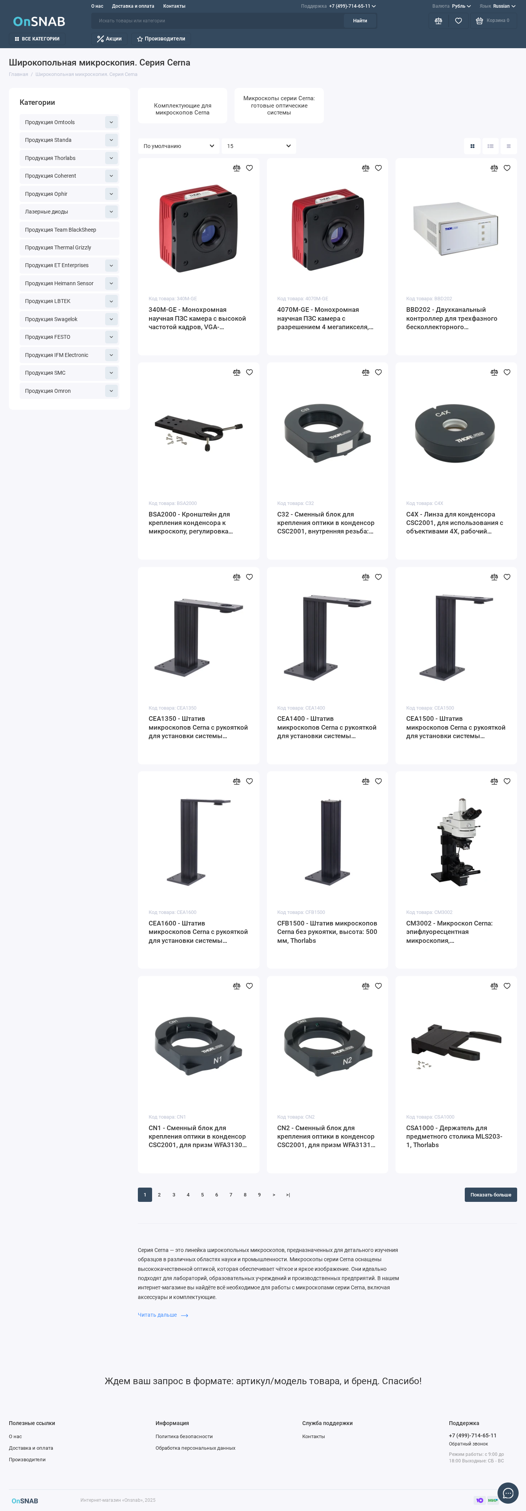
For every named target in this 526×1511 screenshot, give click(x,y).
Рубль (449, 6)
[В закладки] (249, 168)
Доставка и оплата (133, 6)
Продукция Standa (48, 140)
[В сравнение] (236, 168)
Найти (360, 21)
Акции (114, 38)
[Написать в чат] (508, 1493)
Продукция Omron (48, 391)
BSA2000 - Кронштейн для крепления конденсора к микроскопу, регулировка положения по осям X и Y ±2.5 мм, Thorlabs (195, 523)
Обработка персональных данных (195, 1448)
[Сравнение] (438, 21)
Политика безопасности (184, 1436)
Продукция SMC (45, 373)
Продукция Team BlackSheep (60, 230)
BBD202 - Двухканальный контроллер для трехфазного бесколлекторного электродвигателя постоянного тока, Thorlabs (455, 318)
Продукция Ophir (46, 194)
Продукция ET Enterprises (57, 265)
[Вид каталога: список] (490, 146)
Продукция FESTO (47, 337)
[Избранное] (458, 21)
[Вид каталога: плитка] (472, 146)
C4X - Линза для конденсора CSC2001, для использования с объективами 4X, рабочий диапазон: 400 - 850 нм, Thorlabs (454, 523)
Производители (165, 38)
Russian (495, 6)
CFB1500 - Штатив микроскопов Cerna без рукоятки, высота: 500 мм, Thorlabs (327, 931)
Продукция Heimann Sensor (59, 283)
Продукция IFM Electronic (56, 355)
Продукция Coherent (50, 176)
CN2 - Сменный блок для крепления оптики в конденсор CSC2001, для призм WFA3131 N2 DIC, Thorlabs (326, 1136)
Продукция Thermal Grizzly (58, 247)
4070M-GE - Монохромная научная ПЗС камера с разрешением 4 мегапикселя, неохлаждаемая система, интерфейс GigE (323, 318)
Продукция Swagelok (51, 319)
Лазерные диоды (46, 212)
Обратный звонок (468, 1444)
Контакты (174, 6)
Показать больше (491, 1195)
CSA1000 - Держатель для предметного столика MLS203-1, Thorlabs (454, 1136)
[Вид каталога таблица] (509, 146)
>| (288, 1195)
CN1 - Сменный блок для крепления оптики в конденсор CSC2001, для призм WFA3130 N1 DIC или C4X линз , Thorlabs (197, 1136)
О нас (97, 6)
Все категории (40, 39)
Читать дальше (158, 1315)
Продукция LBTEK (47, 301)
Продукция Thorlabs (50, 158)
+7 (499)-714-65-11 (335, 6)
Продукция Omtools (50, 122)
